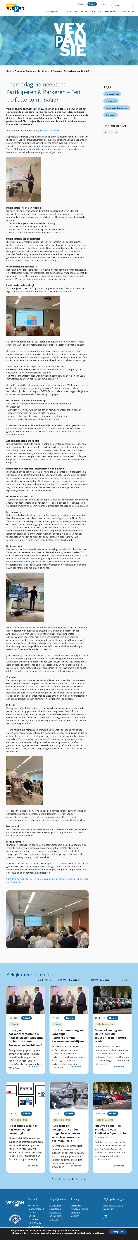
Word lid (92, 4)
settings (99, 1233)
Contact (81, 4)
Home (9, 71)
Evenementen (111, 11)
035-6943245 (34, 1222)
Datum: (93, 980)
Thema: (62, 980)
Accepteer (118, 1231)
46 (73, 1179)
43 (60, 1179)
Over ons (126, 11)
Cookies (75, 1215)
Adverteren (55, 1208)
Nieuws (84, 11)
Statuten (75, 1212)
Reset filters (44, 980)
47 (77, 1179)
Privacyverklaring (80, 1208)
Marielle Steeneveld (49, 130)
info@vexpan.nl (35, 1226)
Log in (105, 4)
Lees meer (32, 1066)
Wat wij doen (52, 11)
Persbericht (55, 1212)
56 (85, 1179)
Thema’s (69, 11)
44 (64, 1179)
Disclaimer (76, 1205)
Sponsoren (55, 1205)
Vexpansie (96, 11)
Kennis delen (55, 1215)
